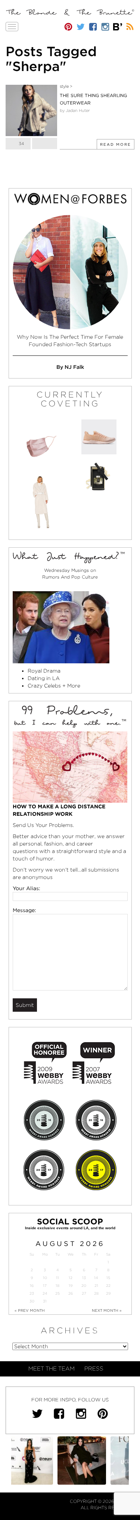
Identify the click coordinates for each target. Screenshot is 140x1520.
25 (57, 1293)
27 (84, 1293)
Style (64, 86)
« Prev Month (30, 1310)
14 (96, 1277)
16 (32, 1285)
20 (83, 1285)
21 (96, 1285)
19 (70, 1285)
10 (45, 1277)
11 (57, 1277)
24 (45, 1293)
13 (84, 1277)
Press (93, 1368)
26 (70, 1293)
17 (45, 1285)
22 (108, 1285)
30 (31, 1301)
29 (108, 1293)
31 (45, 1301)
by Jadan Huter (75, 110)
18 (57, 1285)
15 (108, 1277)
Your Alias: (26, 888)
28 (96, 1293)
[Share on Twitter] (44, 143)
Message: (24, 910)
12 (70, 1277)
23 (31, 1293)
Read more (115, 144)
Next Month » (107, 1310)
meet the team (51, 1368)
